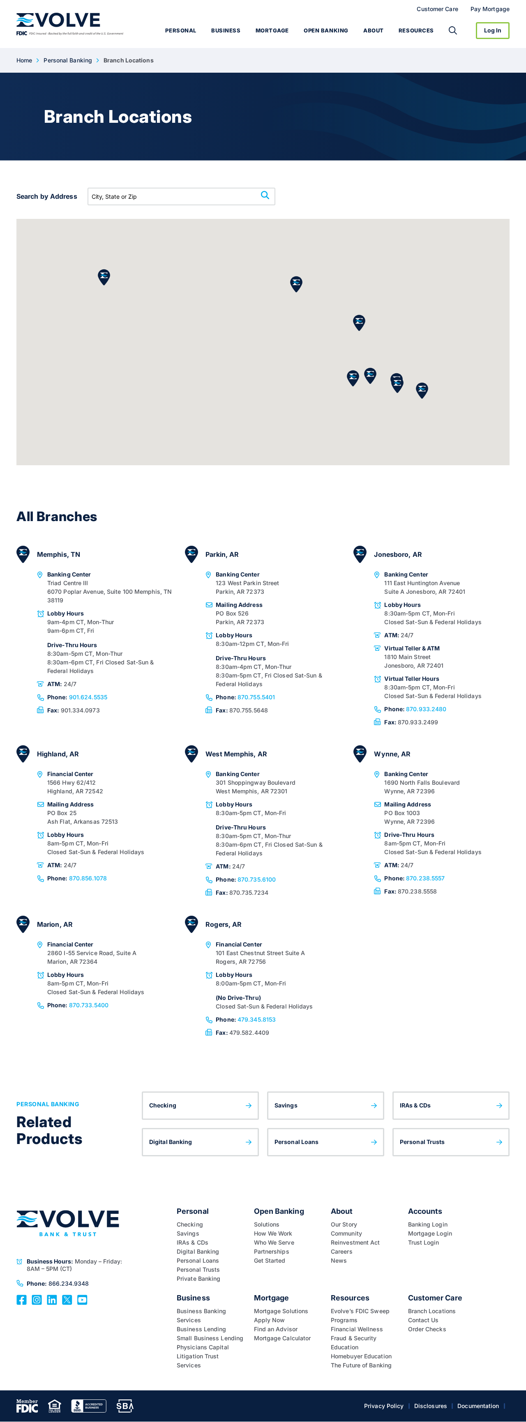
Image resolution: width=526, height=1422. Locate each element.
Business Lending (201, 1329)
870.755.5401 (245, 697)
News (339, 1260)
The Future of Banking (361, 1365)
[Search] (453, 30)
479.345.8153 (246, 1019)
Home (24, 60)
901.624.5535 (77, 697)
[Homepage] (70, 24)
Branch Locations (432, 1310)
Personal (180, 30)
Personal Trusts (422, 1141)
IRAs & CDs (415, 1105)
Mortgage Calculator (282, 1338)
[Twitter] (67, 1299)
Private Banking (199, 1278)
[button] (422, 390)
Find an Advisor (276, 1329)
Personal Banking (68, 60)
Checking (162, 1105)
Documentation (478, 1406)
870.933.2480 (415, 708)
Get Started (270, 1260)
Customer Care (437, 8)
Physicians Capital (203, 1347)
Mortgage (272, 30)
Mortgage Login (430, 1233)
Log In (493, 30)
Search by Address (46, 196)
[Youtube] (82, 1299)
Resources (416, 30)
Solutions (267, 1224)
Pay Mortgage (490, 8)
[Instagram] (37, 1299)
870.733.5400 (77, 1005)
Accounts (425, 1211)
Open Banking (326, 30)
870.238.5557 (414, 878)
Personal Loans (296, 1141)
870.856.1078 (77, 878)
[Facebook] (21, 1299)
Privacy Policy (384, 1406)
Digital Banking (170, 1141)
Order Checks (427, 1329)
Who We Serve (274, 1242)
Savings (286, 1105)
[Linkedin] (52, 1299)
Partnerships (271, 1251)
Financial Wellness (357, 1329)
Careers (342, 1251)
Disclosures (430, 1406)
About (373, 30)
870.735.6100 (246, 879)
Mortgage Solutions (281, 1310)
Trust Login (423, 1242)
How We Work (273, 1233)
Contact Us (423, 1319)
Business (225, 30)
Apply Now (269, 1319)
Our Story (344, 1224)
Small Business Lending (210, 1338)
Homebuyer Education (361, 1356)
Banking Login (428, 1224)
